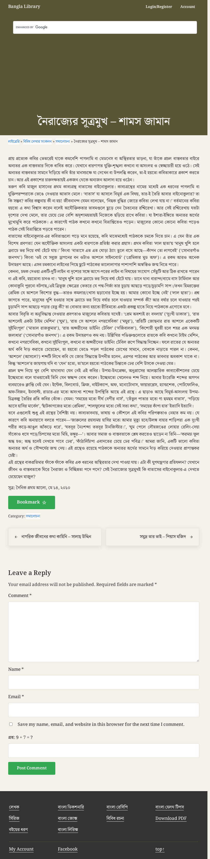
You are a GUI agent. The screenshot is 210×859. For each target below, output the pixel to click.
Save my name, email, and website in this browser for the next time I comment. (101, 724)
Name (16, 669)
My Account (21, 849)
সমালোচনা (33, 516)
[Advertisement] (105, 72)
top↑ (160, 849)
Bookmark (28, 502)
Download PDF (171, 818)
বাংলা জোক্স (67, 818)
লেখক (14, 807)
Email (16, 697)
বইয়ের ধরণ (18, 829)
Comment (20, 595)
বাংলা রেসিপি (117, 807)
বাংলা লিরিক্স (68, 829)
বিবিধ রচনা (115, 818)
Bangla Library (24, 6)
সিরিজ (14, 818)
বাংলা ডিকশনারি (71, 807)
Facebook (68, 849)
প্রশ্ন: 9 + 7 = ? (20, 737)
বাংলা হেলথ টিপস (169, 807)
